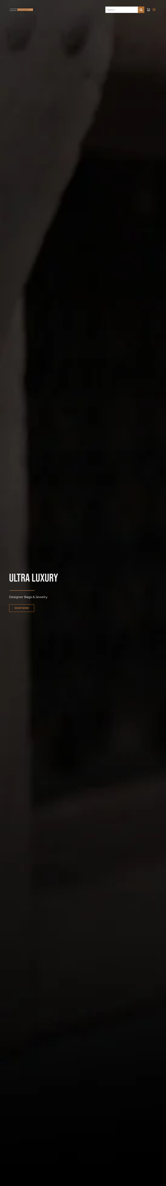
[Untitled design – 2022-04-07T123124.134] (21, 7)
